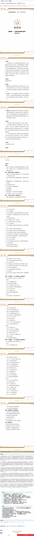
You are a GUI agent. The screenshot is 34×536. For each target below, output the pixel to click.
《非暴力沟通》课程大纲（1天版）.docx (14, 495)
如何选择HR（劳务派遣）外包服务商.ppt (14, 514)
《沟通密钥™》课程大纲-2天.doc (12, 501)
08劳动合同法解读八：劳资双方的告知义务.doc (16, 511)
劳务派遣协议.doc (8, 515)
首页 (7, 526)
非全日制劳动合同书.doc (10, 516)
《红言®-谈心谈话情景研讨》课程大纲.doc (15, 502)
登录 (6, 1)
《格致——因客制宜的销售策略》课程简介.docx (16, 496)
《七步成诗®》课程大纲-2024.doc (12, 498)
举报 (1, 530)
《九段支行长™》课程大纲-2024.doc (13, 503)
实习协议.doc (6, 517)
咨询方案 (13, 526)
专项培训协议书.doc (8, 509)
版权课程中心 (21, 526)
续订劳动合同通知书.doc (10, 510)
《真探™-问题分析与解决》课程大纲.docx (15, 500)
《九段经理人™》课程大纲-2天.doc (13, 494)
